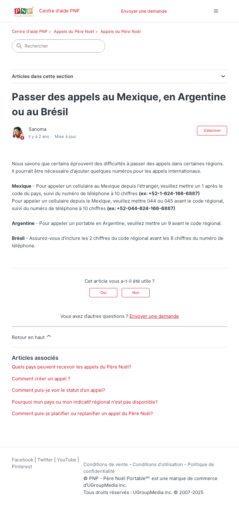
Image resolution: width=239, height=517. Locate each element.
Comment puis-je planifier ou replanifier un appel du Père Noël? (82, 413)
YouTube (66, 460)
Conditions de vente (105, 464)
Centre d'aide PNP (29, 31)
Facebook (22, 460)
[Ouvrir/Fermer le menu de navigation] (216, 11)
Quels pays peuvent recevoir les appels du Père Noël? (71, 367)
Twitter (45, 460)
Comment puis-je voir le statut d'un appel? (58, 390)
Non (135, 292)
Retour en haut (29, 337)
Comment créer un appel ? (41, 379)
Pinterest (22, 466)
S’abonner (212, 130)
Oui (103, 292)
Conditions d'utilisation (158, 464)
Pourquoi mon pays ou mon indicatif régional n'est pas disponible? (85, 402)
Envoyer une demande (144, 11)
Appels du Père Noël (74, 31)
